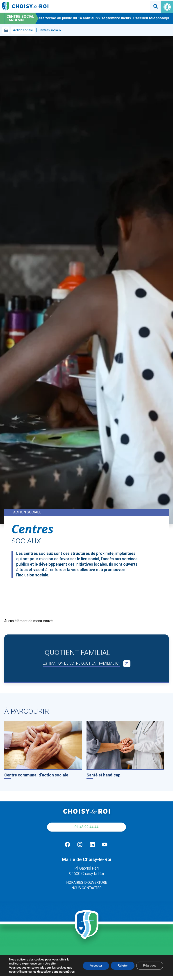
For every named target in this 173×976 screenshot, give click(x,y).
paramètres (67, 972)
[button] (167, 7)
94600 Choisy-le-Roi (86, 873)
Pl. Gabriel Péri (86, 868)
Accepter (96, 965)
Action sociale (23, 30)
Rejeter (123, 965)
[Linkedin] (92, 844)
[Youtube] (104, 844)
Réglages (149, 965)
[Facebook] (67, 844)
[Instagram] (79, 844)
